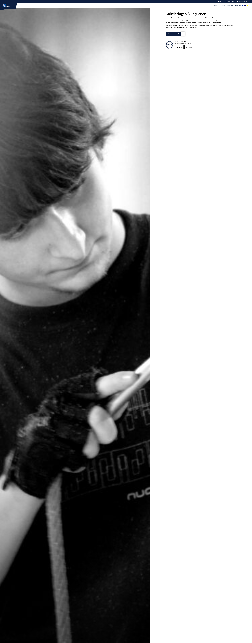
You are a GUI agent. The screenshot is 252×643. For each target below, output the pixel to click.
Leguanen (222, 5)
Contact (220, 1)
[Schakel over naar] (242, 5)
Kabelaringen (215, 5)
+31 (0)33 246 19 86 (230, 1)
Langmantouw (230, 5)
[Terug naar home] (7, 5)
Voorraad (238, 5)
